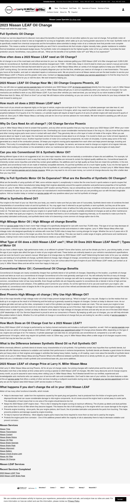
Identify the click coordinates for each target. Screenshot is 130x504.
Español (74, 12)
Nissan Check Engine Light (11, 453)
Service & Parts (103, 8)
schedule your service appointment (91, 74)
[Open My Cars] (122, 10)
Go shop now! (75, 19)
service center (43, 193)
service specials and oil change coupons (28, 170)
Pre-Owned (63, 8)
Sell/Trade (73, 8)
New (56, 8)
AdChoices (31, 488)
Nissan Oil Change (7, 459)
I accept (120, 499)
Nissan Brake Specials (9, 442)
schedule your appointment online (66, 330)
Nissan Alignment (7, 448)
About (62, 487)
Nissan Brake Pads (7, 445)
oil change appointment (82, 87)
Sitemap (81, 487)
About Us (63, 12)
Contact (52, 487)
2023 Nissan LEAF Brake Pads (12, 475)
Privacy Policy (73, 501)
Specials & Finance (89, 8)
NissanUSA (92, 487)
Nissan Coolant (6, 434)
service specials (118, 315)
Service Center (63, 74)
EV (79, 8)
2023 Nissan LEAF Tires (10, 473)
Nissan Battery (6, 451)
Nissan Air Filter (6, 456)
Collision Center (52, 12)
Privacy (71, 487)
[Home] (9, 10)
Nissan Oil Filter (6, 440)
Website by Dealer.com (22, 488)
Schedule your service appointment (107, 379)
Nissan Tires (5, 429)
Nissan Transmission (8, 431)
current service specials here (29, 87)
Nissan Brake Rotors (8, 437)
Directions (42, 487)
